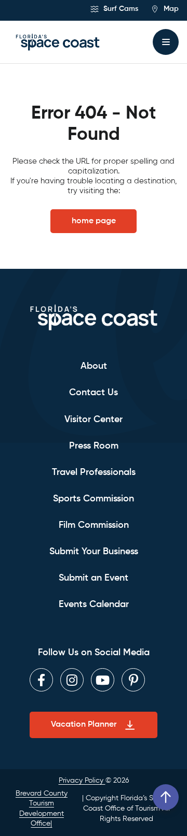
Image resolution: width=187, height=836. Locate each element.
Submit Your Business (93, 551)
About (94, 366)
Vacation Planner (83, 724)
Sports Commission (93, 498)
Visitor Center (93, 419)
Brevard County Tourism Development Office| (42, 809)
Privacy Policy (82, 780)
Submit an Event (93, 578)
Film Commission (94, 525)
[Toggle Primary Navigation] (166, 42)
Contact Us (93, 392)
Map (170, 8)
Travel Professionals (94, 472)
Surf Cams (119, 8)
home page (94, 221)
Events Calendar (94, 604)
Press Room (93, 446)
